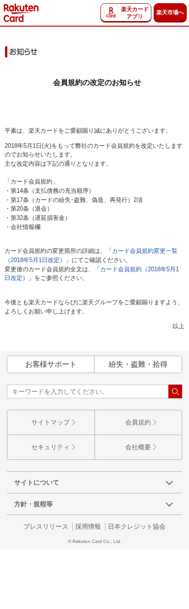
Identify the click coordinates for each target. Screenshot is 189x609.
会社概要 (138, 447)
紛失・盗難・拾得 (138, 364)
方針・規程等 (33, 504)
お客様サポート (51, 364)
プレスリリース (45, 526)
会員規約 (138, 422)
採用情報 (88, 526)
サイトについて (36, 482)
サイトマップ (50, 422)
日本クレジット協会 (137, 526)
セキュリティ (50, 447)
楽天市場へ (170, 12)
